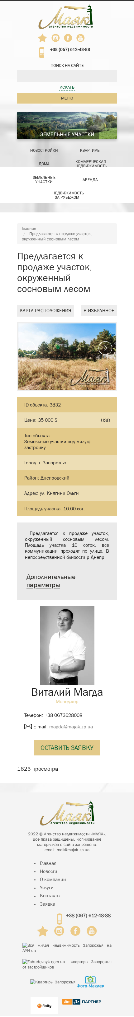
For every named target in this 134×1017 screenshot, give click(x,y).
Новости (48, 871)
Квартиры (90, 150)
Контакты (50, 896)
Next (105, 348)
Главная (29, 228)
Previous (29, 348)
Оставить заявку (67, 748)
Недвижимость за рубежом (68, 195)
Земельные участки (67, 134)
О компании (53, 879)
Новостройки (44, 150)
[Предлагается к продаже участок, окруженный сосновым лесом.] (67, 356)
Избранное (42, 38)
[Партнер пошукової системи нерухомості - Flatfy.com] (44, 1002)
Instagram (55, 38)
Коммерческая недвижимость (91, 164)
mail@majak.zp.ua (73, 849)
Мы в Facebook (70, 39)
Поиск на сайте (67, 65)
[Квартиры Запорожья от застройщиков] (67, 964)
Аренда (90, 180)
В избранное (99, 310)
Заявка (47, 904)
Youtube (80, 38)
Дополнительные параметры (50, 581)
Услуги (47, 887)
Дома (44, 164)
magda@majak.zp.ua (71, 726)
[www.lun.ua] (67, 948)
